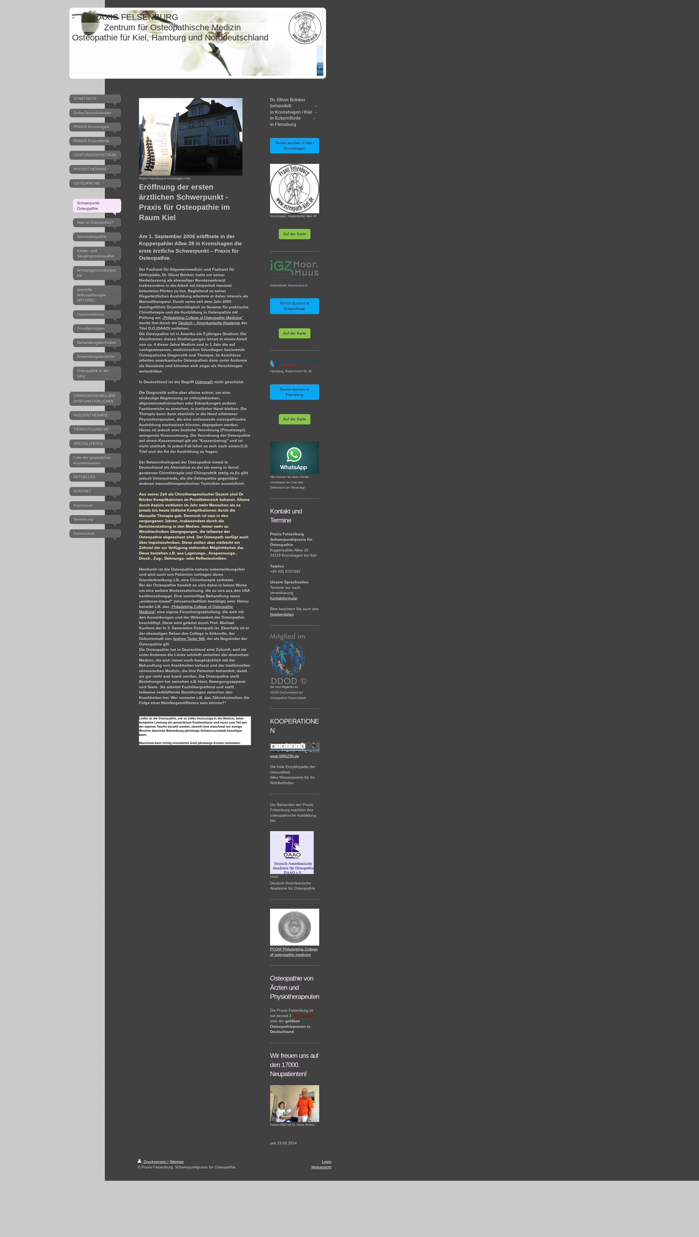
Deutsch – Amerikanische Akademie (209, 323)
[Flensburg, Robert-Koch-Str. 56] (294, 363)
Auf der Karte (294, 234)
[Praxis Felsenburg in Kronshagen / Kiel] (190, 137)
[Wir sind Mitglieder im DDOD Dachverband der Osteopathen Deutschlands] (288, 658)
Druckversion (155, 1161)
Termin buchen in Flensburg (294, 392)
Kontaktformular (284, 598)
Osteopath (204, 382)
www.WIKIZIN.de (284, 756)
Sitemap (177, 1161)
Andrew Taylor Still (189, 638)
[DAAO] (292, 852)
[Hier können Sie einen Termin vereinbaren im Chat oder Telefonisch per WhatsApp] (294, 457)
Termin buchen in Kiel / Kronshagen (294, 145)
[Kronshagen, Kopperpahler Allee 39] (294, 188)
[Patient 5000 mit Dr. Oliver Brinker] (294, 1103)
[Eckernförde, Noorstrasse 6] (294, 271)
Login (326, 1161)
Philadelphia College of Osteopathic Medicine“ (203, 317)
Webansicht (321, 1167)
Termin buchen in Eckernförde (294, 306)
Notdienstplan (282, 614)
